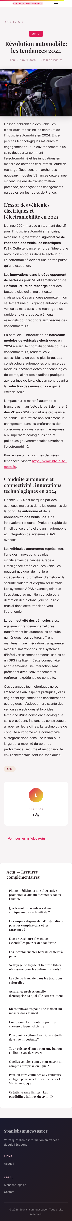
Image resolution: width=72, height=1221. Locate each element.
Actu (20, 22)
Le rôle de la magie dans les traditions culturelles (35, 980)
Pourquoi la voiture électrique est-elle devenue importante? (35, 1037)
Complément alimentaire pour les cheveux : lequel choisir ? (33, 1024)
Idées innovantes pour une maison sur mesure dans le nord (35, 1011)
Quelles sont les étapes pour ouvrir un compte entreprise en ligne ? (35, 1064)
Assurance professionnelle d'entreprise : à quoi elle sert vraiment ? (36, 995)
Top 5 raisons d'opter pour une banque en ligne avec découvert (36, 1050)
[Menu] (56, 3)
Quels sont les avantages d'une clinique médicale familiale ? (30, 910)
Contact (9, 1191)
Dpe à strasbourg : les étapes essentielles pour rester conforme (32, 941)
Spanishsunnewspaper (26, 1131)
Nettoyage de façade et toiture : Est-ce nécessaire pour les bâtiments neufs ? (35, 967)
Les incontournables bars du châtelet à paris (36, 954)
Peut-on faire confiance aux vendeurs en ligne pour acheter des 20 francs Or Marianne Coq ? (36, 1079)
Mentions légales (15, 1184)
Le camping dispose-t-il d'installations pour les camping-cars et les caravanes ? (36, 925)
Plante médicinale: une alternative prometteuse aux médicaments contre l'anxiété (35, 895)
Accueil (9, 22)
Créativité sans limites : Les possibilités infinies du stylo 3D (31, 1094)
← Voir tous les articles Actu (24, 838)
